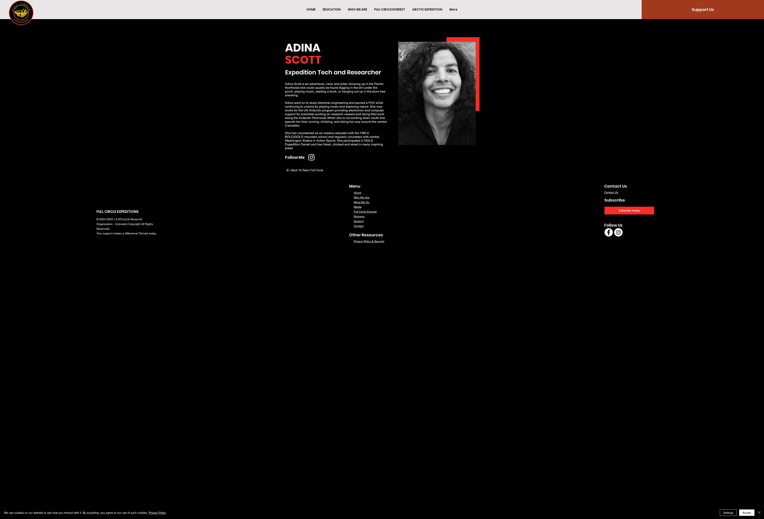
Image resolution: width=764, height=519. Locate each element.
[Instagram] (311, 157)
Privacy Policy (157, 513)
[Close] (759, 512)
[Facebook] (608, 232)
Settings (728, 513)
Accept (747, 513)
